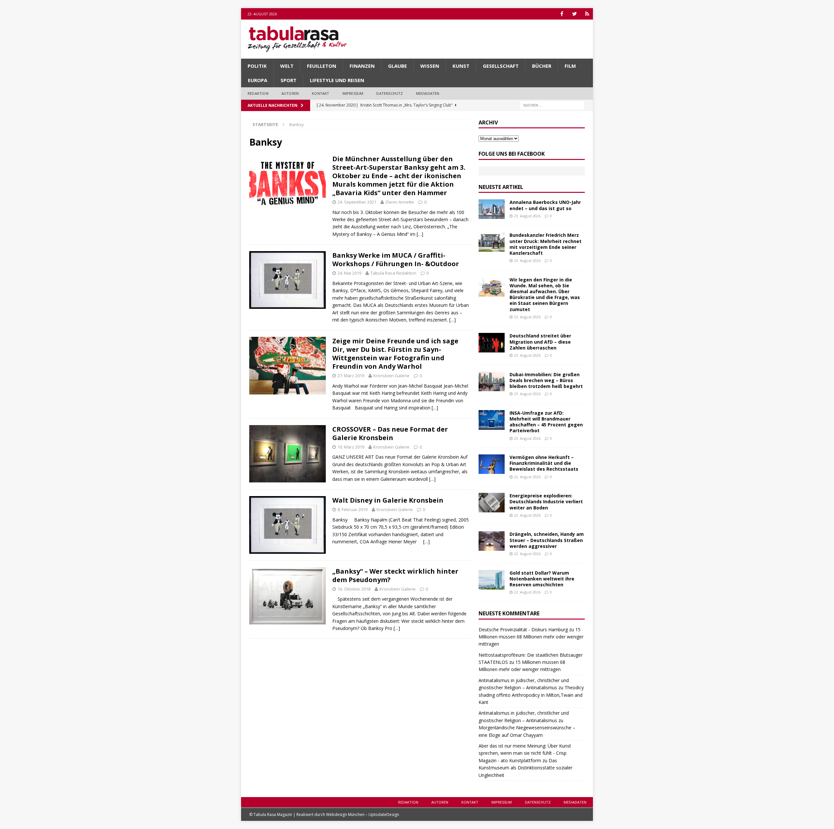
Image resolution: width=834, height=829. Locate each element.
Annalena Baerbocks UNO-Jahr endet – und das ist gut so (545, 205)
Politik (257, 66)
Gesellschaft (501, 66)
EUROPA (257, 80)
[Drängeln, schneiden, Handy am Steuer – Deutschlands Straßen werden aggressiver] (492, 541)
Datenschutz (389, 93)
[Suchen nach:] (552, 105)
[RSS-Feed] (587, 14)
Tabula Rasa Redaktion (393, 273)
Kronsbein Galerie (391, 376)
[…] (420, 234)
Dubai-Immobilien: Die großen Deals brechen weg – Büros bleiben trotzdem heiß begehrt (546, 380)
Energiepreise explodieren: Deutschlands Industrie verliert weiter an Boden (546, 501)
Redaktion (258, 93)
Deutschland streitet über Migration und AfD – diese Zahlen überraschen (540, 341)
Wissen (429, 66)
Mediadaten (427, 93)
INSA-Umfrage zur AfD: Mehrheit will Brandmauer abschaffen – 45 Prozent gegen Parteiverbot (546, 422)
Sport (288, 80)
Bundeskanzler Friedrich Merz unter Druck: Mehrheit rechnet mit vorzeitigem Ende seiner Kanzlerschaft (546, 244)
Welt (287, 66)
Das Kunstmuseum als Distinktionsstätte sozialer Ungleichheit (525, 767)
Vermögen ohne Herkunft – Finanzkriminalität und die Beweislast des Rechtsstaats (544, 463)
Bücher (541, 66)
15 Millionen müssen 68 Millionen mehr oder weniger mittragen (531, 636)
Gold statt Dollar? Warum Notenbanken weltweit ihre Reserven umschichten (542, 579)
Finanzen (362, 66)
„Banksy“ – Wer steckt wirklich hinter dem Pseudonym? (395, 575)
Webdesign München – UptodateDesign (362, 814)
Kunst (461, 66)
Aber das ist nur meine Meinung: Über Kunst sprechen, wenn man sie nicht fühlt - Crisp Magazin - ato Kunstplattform (525, 753)
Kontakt (320, 93)
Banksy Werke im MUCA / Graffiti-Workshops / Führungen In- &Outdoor (395, 259)
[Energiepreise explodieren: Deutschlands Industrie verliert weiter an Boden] (492, 502)
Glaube (397, 66)
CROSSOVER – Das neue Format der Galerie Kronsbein (390, 433)
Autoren (290, 93)
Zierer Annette (399, 202)
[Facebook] (562, 14)
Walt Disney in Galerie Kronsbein (387, 500)
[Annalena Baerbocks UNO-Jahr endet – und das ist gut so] (492, 209)
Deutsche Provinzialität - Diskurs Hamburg (523, 629)
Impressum (353, 93)
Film (570, 66)
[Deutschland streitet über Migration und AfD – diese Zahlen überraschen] (492, 342)
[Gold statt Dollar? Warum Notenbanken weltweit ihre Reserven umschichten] (492, 580)
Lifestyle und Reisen (337, 80)
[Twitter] (574, 14)
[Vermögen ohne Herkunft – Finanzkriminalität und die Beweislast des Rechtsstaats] (492, 464)
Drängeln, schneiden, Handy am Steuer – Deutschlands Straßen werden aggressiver (547, 540)
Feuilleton (321, 66)
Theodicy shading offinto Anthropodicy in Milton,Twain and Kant (531, 694)
